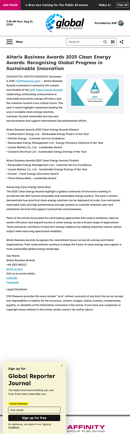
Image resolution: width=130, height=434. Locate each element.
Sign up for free (34, 418)
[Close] (61, 365)
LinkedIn (11, 277)
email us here (14, 269)
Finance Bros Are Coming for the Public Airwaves (52, 5)
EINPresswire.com (28, 81)
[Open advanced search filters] (113, 41)
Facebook (12, 282)
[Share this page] (121, 42)
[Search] (105, 41)
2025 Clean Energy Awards (45, 89)
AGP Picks (10, 5)
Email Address (18, 403)
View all (122, 4)
